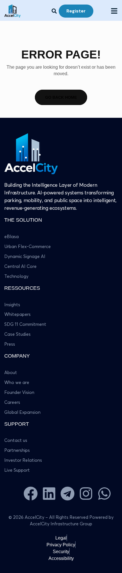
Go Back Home (61, 97)
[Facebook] (31, 493)
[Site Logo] (31, 153)
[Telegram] (67, 493)
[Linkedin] (49, 493)
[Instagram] (86, 493)
